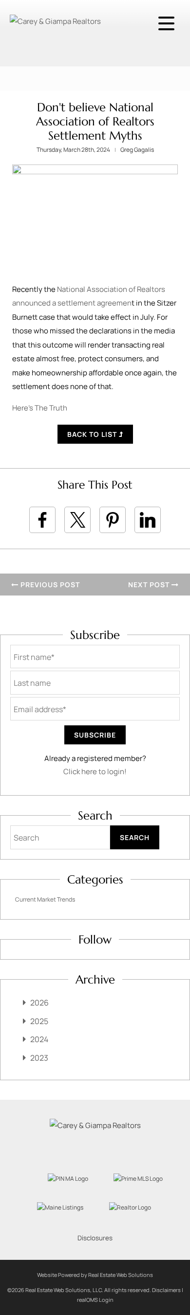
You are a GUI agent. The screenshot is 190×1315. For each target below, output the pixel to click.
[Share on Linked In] (147, 520)
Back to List (93, 434)
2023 (39, 1057)
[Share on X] (77, 520)
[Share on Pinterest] (112, 520)
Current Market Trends (45, 899)
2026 (39, 1002)
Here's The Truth (39, 408)
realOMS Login (95, 1299)
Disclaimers (166, 1290)
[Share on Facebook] (42, 520)
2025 (39, 1021)
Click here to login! (95, 771)
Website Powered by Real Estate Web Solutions (95, 1274)
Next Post (149, 584)
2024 (39, 1039)
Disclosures (95, 1237)
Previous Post (49, 584)
